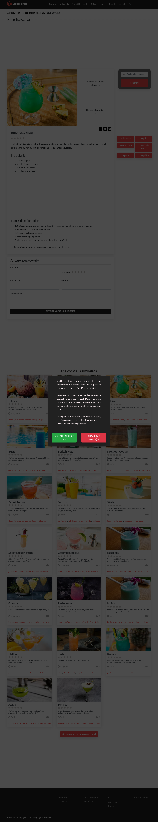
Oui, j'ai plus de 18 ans (64, 438)
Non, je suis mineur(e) (94, 438)
